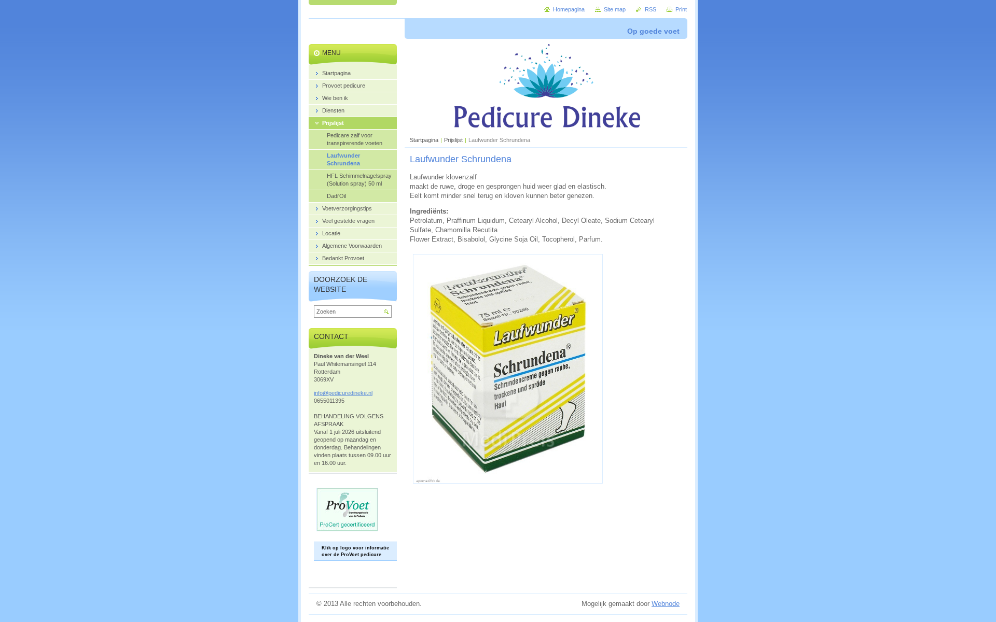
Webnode (666, 603)
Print (681, 9)
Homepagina (569, 9)
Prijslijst (453, 140)
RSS (650, 9)
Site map (615, 9)
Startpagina (424, 140)
